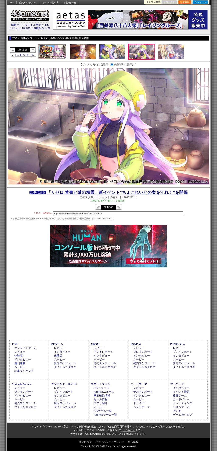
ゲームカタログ (182, 414)
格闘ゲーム (180, 395)
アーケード (177, 384)
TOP (14, 344)
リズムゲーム (181, 407)
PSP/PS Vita (177, 344)
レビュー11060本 (20, 28)
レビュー (19, 351)
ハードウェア (139, 384)
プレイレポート (103, 351)
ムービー (19, 367)
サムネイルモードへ (25, 55)
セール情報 (100, 399)
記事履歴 (184, 2)
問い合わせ (70, 2)
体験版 (18, 355)
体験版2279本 (41, 28)
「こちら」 (128, 430)
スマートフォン (100, 384)
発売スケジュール (65, 363)
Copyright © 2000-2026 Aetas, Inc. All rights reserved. (108, 446)
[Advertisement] (108, 303)
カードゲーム (181, 399)
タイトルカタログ (65, 367)
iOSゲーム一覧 (103, 410)
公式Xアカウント (28, 2)
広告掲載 (133, 441)
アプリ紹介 (100, 403)
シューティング (182, 403)
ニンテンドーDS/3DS (64, 384)
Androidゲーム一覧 (105, 414)
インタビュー (22, 359)
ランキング (200, 2)
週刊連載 (19, 363)
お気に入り (169, 2)
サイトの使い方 (51, 2)
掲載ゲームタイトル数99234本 (30, 25)
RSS (12, 2)
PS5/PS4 (136, 344)
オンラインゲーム (25, 348)
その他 (177, 410)
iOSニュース (101, 387)
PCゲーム (57, 344)
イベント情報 (181, 391)
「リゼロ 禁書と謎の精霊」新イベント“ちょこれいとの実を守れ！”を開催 (117, 192)
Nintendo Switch (21, 384)
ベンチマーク (141, 407)
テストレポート (143, 391)
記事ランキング (24, 370)
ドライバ (138, 403)
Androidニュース (104, 391)
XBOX (95, 344)
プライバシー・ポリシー (110, 441)
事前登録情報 (102, 395)
